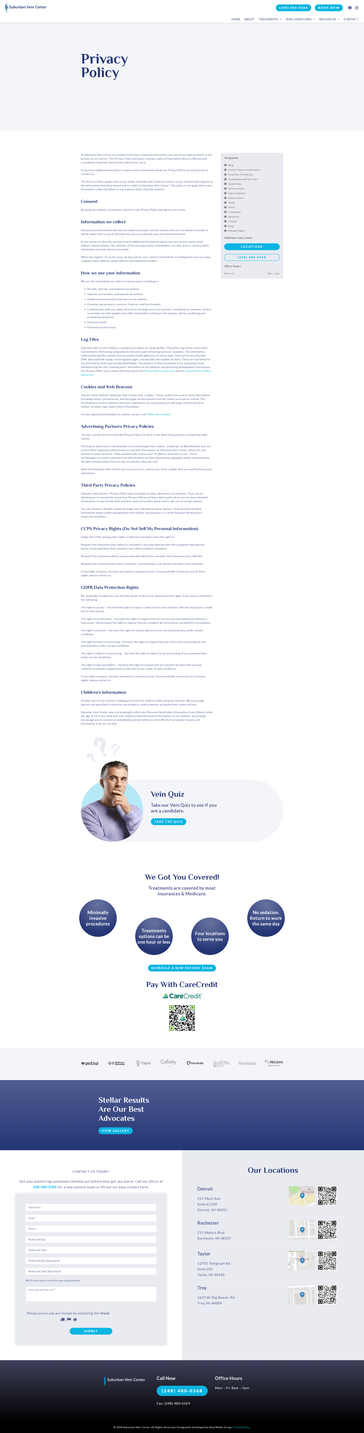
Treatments (234, 212)
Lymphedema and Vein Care (243, 179)
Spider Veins (235, 183)
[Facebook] (350, 7)
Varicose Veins (236, 188)
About (231, 207)
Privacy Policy (236, 230)
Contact (232, 221)
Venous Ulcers (236, 197)
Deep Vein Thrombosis (240, 174)
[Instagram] (356, 7)
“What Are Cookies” (159, 414)
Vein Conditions (237, 193)
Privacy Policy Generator (159, 370)
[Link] (25, 8)
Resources (233, 216)
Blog (230, 165)
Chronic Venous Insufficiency (244, 169)
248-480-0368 (45, 1187)
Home (231, 202)
